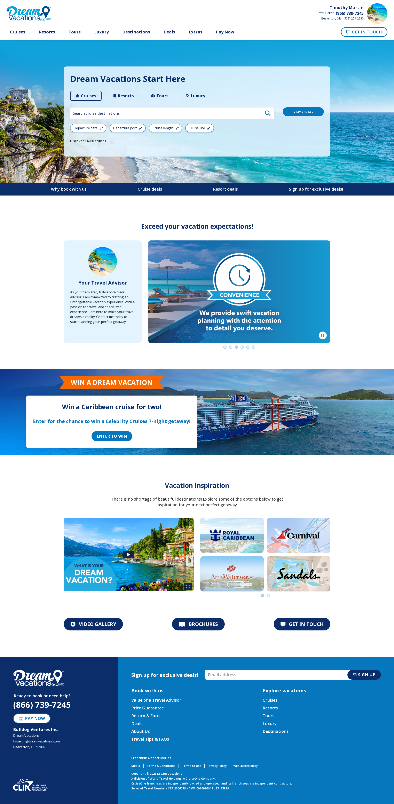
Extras (195, 32)
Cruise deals (150, 189)
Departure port (125, 128)
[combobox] (172, 113)
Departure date (86, 128)
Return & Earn (145, 715)
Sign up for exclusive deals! (316, 189)
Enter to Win (112, 436)
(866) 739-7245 (42, 704)
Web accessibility (245, 766)
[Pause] (322, 335)
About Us (140, 731)
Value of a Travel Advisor (156, 700)
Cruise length (163, 128)
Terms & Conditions (161, 766)
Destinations (136, 32)
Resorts (47, 32)
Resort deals (225, 189)
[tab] (86, 96)
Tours (75, 32)
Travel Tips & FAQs (150, 739)
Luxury (101, 32)
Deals (169, 32)
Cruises (17, 32)
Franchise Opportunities (151, 758)
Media (135, 766)
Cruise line (197, 128)
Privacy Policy (217, 766)
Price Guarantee (147, 708)
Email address (215, 671)
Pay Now (225, 32)
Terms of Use (191, 766)
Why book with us (69, 189)
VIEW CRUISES (303, 112)
